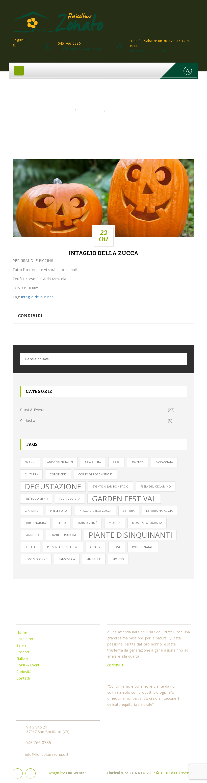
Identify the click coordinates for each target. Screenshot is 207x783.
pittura (30, 547)
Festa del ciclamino (155, 486)
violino (118, 559)
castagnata (164, 462)
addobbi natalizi (60, 462)
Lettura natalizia (159, 510)
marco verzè (87, 523)
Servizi (21, 645)
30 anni (30, 462)
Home (67, 110)
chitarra (31, 474)
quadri (95, 547)
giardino (32, 510)
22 (103, 235)
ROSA (116, 547)
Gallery (22, 658)
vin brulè (94, 559)
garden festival (124, 499)
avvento (138, 462)
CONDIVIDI (30, 315)
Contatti (23, 678)
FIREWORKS (76, 772)
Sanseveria (67, 559)
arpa (116, 462)
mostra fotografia (147, 523)
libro (62, 523)
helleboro (58, 510)
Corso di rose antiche (95, 474)
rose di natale (143, 547)
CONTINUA (115, 665)
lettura (129, 510)
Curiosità (27, 420)
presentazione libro (63, 547)
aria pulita (93, 462)
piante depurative (63, 535)
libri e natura (35, 523)
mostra (114, 523)
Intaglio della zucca (104, 253)
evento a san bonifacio (110, 486)
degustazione (53, 486)
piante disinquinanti (130, 535)
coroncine (58, 474)
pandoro (32, 535)
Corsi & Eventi (89, 110)
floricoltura (69, 498)
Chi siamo (24, 638)
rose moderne (36, 559)
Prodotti (23, 652)
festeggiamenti (36, 498)
